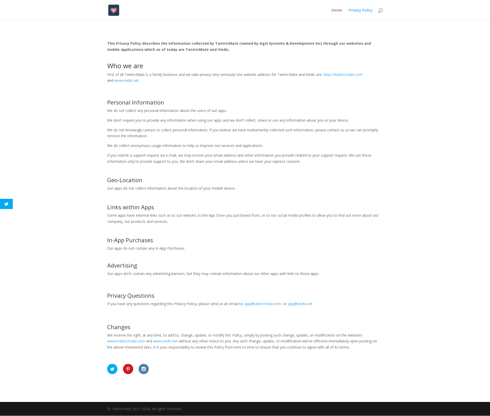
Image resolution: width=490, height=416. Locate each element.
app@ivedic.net (300, 303)
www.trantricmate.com (126, 341)
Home (337, 10)
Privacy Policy (361, 10)
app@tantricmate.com (262, 303)
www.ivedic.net (165, 341)
